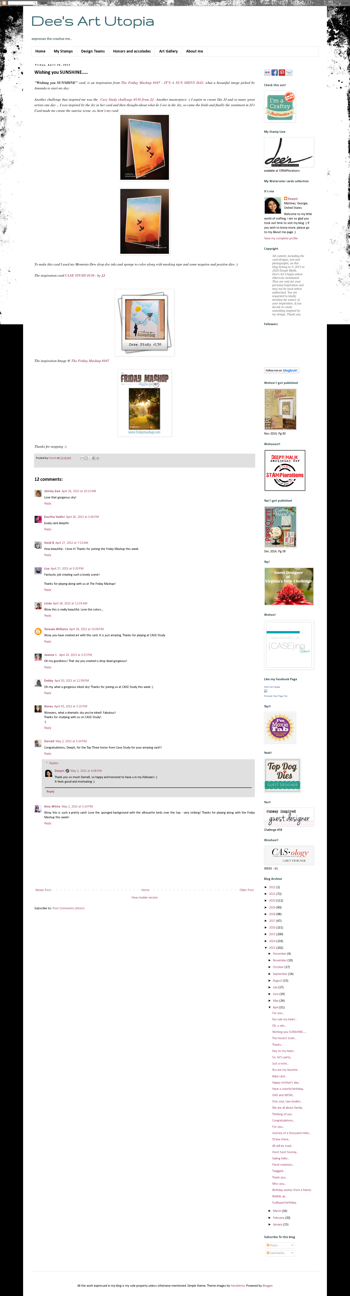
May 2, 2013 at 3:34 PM (71, 741)
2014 (272, 941)
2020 (272, 900)
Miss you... (279, 1184)
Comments (277, 1253)
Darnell (49, 741)
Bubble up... (279, 1196)
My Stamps (63, 51)
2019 (272, 907)
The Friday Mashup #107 (89, 360)
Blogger (267, 1285)
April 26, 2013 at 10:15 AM (79, 491)
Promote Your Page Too (275, 696)
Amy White (52, 806)
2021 (272, 894)
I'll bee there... (281, 1139)
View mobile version (144, 897)
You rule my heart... (284, 1019)
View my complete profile (281, 238)
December (280, 953)
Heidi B (49, 543)
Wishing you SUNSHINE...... (289, 1032)
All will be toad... (282, 1146)
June (276, 994)
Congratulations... (283, 1120)
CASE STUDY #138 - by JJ (85, 275)
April (276, 1007)
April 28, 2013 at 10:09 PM (86, 629)
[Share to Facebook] (94, 458)
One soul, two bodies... (287, 1101)
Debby (48, 680)
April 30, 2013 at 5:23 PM (70, 706)
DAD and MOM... (283, 1095)
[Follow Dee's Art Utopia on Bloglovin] (281, 372)
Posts (273, 1245)
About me (194, 51)
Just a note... (280, 1063)
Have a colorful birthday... (288, 1089)
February (279, 1218)
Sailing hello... (280, 1158)
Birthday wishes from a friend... (292, 1190)
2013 (272, 948)
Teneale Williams (56, 629)
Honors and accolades (132, 51)
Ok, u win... (279, 1025)
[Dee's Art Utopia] (265, 691)
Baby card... (279, 1076)
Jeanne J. (51, 655)
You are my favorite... (285, 1070)
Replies (54, 763)
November (280, 960)
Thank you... (279, 1177)
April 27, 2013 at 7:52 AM (71, 543)
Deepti (59, 771)
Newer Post (43, 890)
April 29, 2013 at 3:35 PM (75, 655)
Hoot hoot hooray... (285, 1152)
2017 (272, 921)
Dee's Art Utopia (93, 20)
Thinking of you (282, 1114)
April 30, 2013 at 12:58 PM (71, 680)
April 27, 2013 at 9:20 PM (67, 568)
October (279, 967)
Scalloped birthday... (284, 1202)
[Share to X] (90, 458)
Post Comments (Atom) (68, 908)
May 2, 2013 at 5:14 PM (77, 806)
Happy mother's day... (286, 1082)
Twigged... (278, 1171)
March (277, 1211)
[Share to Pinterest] (98, 458)
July (275, 987)
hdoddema (238, 1285)
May (276, 1001)
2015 (272, 934)
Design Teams (93, 51)
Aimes (48, 706)
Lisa (46, 568)
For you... (278, 1013)
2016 (272, 927)
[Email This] (82, 458)
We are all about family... (287, 1108)
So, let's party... (282, 1057)
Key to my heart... (283, 1051)
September (280, 974)
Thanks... (277, 1044)
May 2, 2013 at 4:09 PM (86, 771)
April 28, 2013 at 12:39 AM (70, 603)
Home (40, 51)
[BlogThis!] (86, 458)
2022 (272, 887)
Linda (48, 603)
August (278, 980)
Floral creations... (283, 1164)
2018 (272, 914)
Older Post (247, 890)
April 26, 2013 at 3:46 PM (82, 517)
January (278, 1224)
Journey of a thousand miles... (291, 1133)
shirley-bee (52, 491)
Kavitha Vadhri (54, 517)
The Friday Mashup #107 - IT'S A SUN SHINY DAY (162, 82)
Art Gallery (168, 51)
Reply (47, 503)
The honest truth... (284, 1038)
